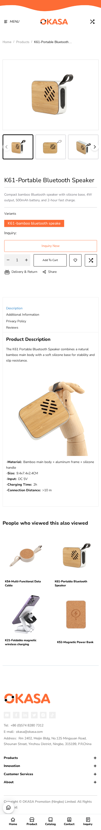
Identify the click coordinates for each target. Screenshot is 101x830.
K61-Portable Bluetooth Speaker (71, 584)
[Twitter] (34, 715)
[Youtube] (7, 715)
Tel (23, 725)
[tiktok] (52, 715)
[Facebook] (16, 715)
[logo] (54, 22)
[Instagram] (43, 715)
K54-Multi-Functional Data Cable (23, 584)
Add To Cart (50, 260)
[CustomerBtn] (8, 808)
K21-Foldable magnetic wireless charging (20, 642)
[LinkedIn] (25, 715)
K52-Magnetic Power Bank (75, 642)
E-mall (23, 731)
